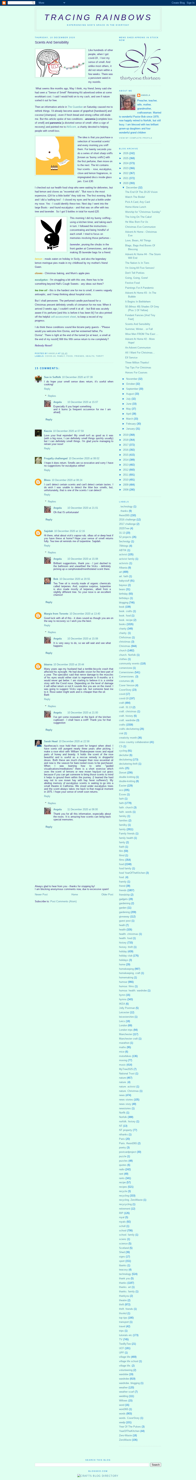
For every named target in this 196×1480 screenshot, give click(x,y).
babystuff (124, 580)
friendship (124, 894)
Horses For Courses (136, 372)
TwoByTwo (125, 1343)
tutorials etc (125, 1335)
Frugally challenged (56, 458)
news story (125, 1104)
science (123, 1243)
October (131, 383)
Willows (123, 1400)
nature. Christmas (129, 1091)
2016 (126, 449)
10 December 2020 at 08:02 (84, 458)
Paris (122, 1138)
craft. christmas (127, 711)
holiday (123, 951)
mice (121, 1051)
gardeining (124, 903)
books (122, 624)
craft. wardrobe (127, 720)
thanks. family (127, 1291)
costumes (124, 681)
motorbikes (125, 1056)
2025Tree (124, 528)
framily (123, 881)
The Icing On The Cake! (138, 216)
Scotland (124, 1248)
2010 (126, 479)
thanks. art (125, 1287)
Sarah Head (51, 741)
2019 (126, 434)
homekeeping (126, 968)
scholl (122, 1226)
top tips (123, 1317)
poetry (122, 1147)
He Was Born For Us (136, 221)
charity (123, 628)
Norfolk (123, 1117)
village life (124, 1356)
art (120, 571)
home (122, 964)
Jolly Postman (127, 1008)
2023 (126, 168)
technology (125, 1274)
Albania (123, 567)
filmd (121, 855)
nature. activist (127, 1086)
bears (122, 589)
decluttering (125, 759)
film (121, 851)
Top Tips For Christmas (138, 367)
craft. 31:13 (125, 707)
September (132, 388)
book (121, 606)
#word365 (124, 515)
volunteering (125, 1370)
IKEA (122, 1003)
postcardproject (127, 1151)
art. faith (123, 576)
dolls (121, 768)
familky (123, 824)
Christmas (124, 646)
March (130, 418)
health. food (125, 938)
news (122, 1095)
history (123, 942)
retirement (124, 1208)
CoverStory (125, 689)
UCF (121, 1348)
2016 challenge (127, 519)
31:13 (122, 532)
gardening (124, 912)
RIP (121, 1213)
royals (122, 1221)
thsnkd (123, 1313)
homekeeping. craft (129, 973)
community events (129, 663)
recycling (124, 1195)
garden (123, 907)
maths (122, 1047)
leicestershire (126, 1016)
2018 (126, 439)
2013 (126, 464)
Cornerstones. (127, 676)
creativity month (128, 737)
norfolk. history (127, 1121)
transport (124, 1322)
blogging (123, 602)
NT (120, 1125)
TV (120, 1339)
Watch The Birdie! (135, 197)
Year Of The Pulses (130, 1426)
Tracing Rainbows (98, 17)
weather (123, 1387)
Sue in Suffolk (52, 377)
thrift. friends (126, 1308)
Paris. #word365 (128, 1143)
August (130, 393)
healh (122, 925)
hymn (122, 995)
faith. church (126, 807)
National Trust (127, 1073)
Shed (122, 1252)
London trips (126, 1029)
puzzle (122, 1156)
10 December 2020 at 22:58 (74, 741)
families (123, 820)
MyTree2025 (126, 1069)
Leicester (124, 1012)
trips (121, 1330)
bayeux (123, 585)
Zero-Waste (125, 1435)
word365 (123, 1409)
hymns (123, 999)
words (122, 1413)
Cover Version (127, 685)
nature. (123, 1082)
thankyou (124, 1295)
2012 (126, 469)
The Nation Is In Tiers (137, 262)
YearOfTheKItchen (129, 1431)
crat (121, 733)
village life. (125, 1365)
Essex (122, 794)
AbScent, (72, 126)
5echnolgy (124, 541)
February (131, 423)
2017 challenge (127, 524)
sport (122, 1261)
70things (123, 545)
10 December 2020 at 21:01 (82, 507)
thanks (123, 1282)
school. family (127, 1234)
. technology (126, 506)
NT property (125, 1130)
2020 (126, 183)
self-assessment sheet (63, 316)
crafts (122, 724)
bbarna (48, 664)
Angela (57, 402)
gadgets (123, 899)
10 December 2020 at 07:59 (68, 431)
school (122, 1230)
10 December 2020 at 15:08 (82, 558)
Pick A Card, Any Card (137, 202)
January (131, 428)
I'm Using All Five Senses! (139, 267)
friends (79, 356)
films (121, 859)
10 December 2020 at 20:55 (74, 579)
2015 (126, 454)
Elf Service (131, 357)
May (129, 408)
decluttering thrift (128, 763)
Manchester (125, 1034)
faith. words (125, 811)
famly (122, 842)
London (123, 1025)
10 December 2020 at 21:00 (82, 712)
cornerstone (125, 667)
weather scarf (126, 1391)
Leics (122, 1021)
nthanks (123, 1134)
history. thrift (126, 947)
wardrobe (124, 1378)
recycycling (125, 1204)
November (132, 378)
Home (74, 894)
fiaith (121, 846)
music (122, 1064)
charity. (123, 633)
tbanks (123, 1265)
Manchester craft (128, 1038)
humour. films (126, 986)
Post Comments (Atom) (63, 901)
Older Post (107, 894)
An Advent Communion (138, 347)
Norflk (122, 1112)
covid (122, 694)
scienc (122, 1239)
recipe (122, 1182)
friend (122, 885)
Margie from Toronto (56, 613)
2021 (126, 178)
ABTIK (123, 550)
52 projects (125, 537)
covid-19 (50, 356)
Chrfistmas (125, 637)
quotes (123, 1165)
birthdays (124, 598)
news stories (126, 1099)
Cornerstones (126, 672)
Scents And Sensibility (137, 324)
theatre (123, 1300)
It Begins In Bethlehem (138, 301)
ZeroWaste (125, 1439)
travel (122, 1326)
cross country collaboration (134, 742)
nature (122, 1077)
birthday (123, 593)
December (132, 187)
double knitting (127, 777)
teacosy (123, 1269)
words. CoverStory (129, 1418)
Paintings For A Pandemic (139, 287)
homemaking (126, 977)
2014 (126, 459)
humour (123, 981)
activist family (127, 558)
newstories (125, 1108)
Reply (47, 388)
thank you (124, 1278)
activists (123, 563)
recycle (123, 1191)
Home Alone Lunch (135, 206)
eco (121, 790)
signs (122, 1256)
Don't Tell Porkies (135, 272)
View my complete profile (135, 138)
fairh (121, 798)
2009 (126, 484)
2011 (126, 474)
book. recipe (126, 620)
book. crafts (125, 611)
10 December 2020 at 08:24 (67, 480)
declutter (124, 755)
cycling (123, 750)
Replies (52, 395)
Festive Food (132, 282)
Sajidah (48, 531)
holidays (123, 960)
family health (126, 838)
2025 (126, 158)
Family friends (127, 833)
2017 (126, 444)
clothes (123, 659)
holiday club (125, 955)
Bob (55, 579)
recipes (123, 1186)
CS (120, 746)
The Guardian (75, 106)
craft (121, 702)
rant (121, 1173)
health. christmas (128, 934)
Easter (122, 785)
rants (122, 1178)
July (128, 398)
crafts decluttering (129, 728)
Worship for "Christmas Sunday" (143, 211)
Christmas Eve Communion (140, 226)
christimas (125, 641)
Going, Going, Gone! (136, 277)
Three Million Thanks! (137, 362)
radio (121, 1169)
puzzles (123, 1160)
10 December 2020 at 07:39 (77, 377)
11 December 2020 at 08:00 (82, 809)
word (121, 1405)
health (90, 356)
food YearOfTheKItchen (132, 872)
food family (125, 868)
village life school (128, 1361)
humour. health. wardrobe (133, 990)
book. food (125, 615)
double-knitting (127, 781)
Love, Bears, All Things (138, 240)
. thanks (123, 510)
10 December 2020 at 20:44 (68, 664)
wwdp (122, 1422)
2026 (126, 153)
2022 (126, 173)
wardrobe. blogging (129, 1383)
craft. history (126, 715)
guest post (125, 920)
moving (123, 1060)
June (129, 403)
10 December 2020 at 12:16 (69, 531)
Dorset (122, 772)
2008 (126, 489)
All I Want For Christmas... (140, 352)
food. (122, 877)
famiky (123, 816)
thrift (100, 356)
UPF (121, 1352)
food (69, 356)
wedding (123, 1396)
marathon (124, 1042)
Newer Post (41, 894)
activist (123, 554)
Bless (47, 480)
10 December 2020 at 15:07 (82, 402)
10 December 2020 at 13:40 (84, 613)
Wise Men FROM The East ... (141, 334)
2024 (126, 163)
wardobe (123, 1374)
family (61, 356)
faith (121, 803)
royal (121, 1217)
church (123, 650)
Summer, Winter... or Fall (139, 329)
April (129, 413)
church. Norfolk (127, 654)
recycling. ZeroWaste (131, 1199)
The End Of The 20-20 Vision (141, 192)
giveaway (124, 916)
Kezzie (48, 431)
